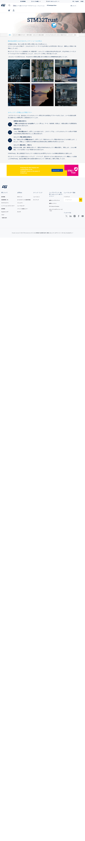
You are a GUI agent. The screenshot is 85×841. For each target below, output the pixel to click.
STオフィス (19, 196)
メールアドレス (67, 196)
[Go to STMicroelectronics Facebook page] (78, 216)
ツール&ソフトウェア (22, 5)
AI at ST (19, 211)
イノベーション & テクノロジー (8, 205)
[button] (9, 5)
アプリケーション (32, 5)
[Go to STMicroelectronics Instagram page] (74, 216)
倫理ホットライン (53, 203)
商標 (48, 232)
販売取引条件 (43, 232)
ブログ (2, 214)
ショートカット (36, 196)
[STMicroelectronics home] (3, 5)
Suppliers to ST (4, 211)
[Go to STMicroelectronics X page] (66, 216)
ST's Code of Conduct (54, 206)
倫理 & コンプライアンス (54, 200)
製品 (15, 5)
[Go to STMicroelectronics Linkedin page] (70, 216)
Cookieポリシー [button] (69, 232)
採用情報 (3, 208)
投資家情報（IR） (5, 199)
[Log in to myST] (13, 10)
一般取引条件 (4, 217)
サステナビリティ (5, 202)
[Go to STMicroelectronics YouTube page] (82, 216)
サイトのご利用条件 (35, 232)
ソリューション (41, 5)
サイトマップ (36, 199)
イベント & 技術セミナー (22, 208)
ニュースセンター (21, 205)
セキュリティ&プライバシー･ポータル (57, 232)
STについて (73, 5)
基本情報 (3, 196)
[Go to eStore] (9, 10)
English (77, 1)
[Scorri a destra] (78, 35)
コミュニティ (20, 202)
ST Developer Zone (51, 5)
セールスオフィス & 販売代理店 (24, 199)
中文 (73, 1)
